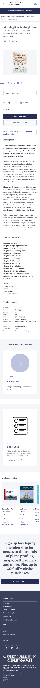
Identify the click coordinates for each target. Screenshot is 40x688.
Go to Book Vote (13, 460)
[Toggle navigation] (3, 4)
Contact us (6, 628)
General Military (30, 16)
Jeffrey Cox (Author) (10, 41)
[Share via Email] (18, 83)
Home (3, 16)
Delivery (5, 631)
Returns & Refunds (9, 634)
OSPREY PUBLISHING (13, 16)
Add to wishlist (20, 123)
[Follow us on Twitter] (17, 647)
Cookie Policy (7, 616)
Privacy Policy (7, 606)
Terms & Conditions (9, 610)
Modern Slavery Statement (11, 613)
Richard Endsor (23, 515)
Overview (6, 603)
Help (4, 624)
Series (22, 16)
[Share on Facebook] (8, 83)
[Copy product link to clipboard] (21, 83)
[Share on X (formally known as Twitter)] (11, 83)
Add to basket (20, 116)
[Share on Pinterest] (14, 83)
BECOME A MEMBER (20, 582)
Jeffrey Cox (13, 381)
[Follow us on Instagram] (11, 647)
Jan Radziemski (6, 515)
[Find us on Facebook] (6, 647)
